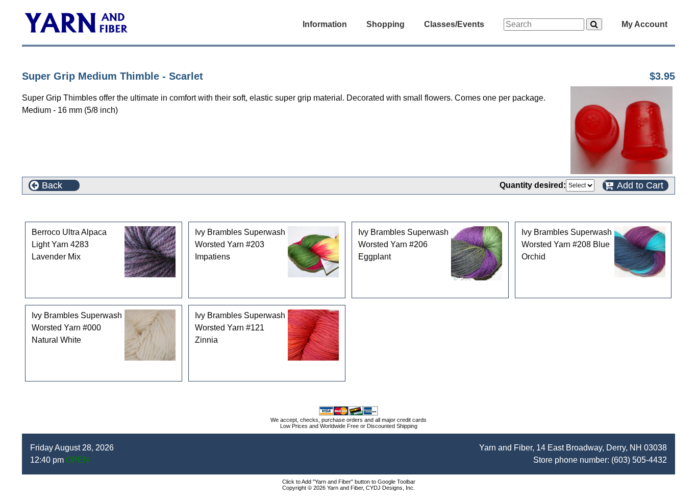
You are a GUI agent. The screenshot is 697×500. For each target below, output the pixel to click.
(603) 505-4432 (639, 460)
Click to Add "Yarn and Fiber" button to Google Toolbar (348, 482)
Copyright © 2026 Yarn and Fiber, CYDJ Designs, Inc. (348, 488)
